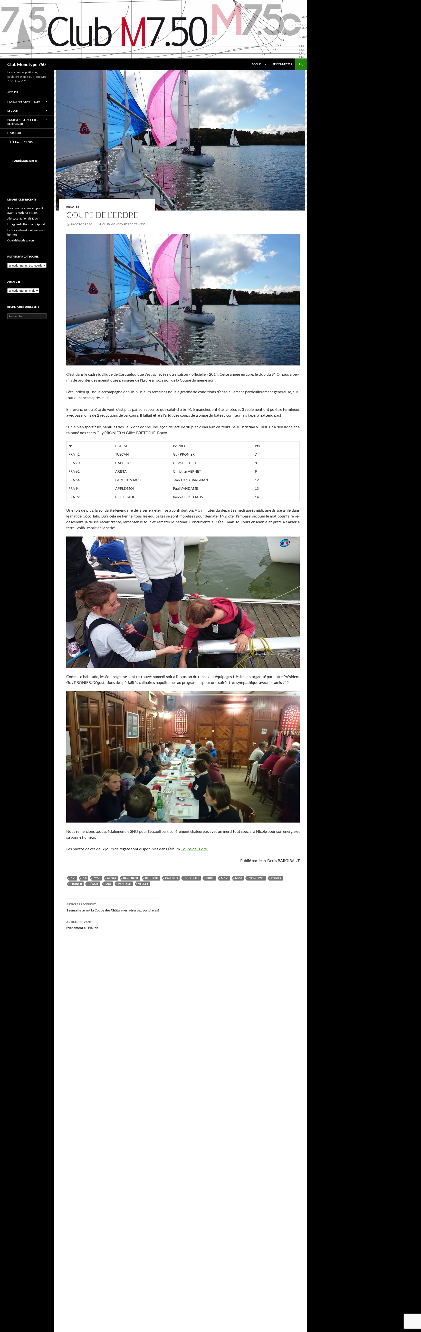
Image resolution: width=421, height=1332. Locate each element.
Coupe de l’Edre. (194, 848)
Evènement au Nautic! (83, 925)
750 (84, 878)
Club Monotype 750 (26, 64)
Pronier (76, 883)
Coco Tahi (192, 878)
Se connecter (282, 64)
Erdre (210, 878)
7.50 (72, 878)
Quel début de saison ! (21, 240)
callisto (171, 878)
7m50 (96, 878)
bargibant (130, 878)
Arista (111, 878)
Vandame (124, 883)
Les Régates (15, 132)
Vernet (143, 883)
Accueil (257, 64)
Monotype (256, 878)
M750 (238, 878)
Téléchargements (20, 142)
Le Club (12, 110)
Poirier (276, 878)
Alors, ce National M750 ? (23, 218)
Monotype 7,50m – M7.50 (23, 101)
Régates (72, 206)
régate (94, 883)
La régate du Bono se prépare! (26, 224)
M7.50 (224, 878)
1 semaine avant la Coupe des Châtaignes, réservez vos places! (112, 907)
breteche (151, 878)
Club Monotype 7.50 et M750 (123, 224)
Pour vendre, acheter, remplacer (23, 121)
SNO (108, 883)
